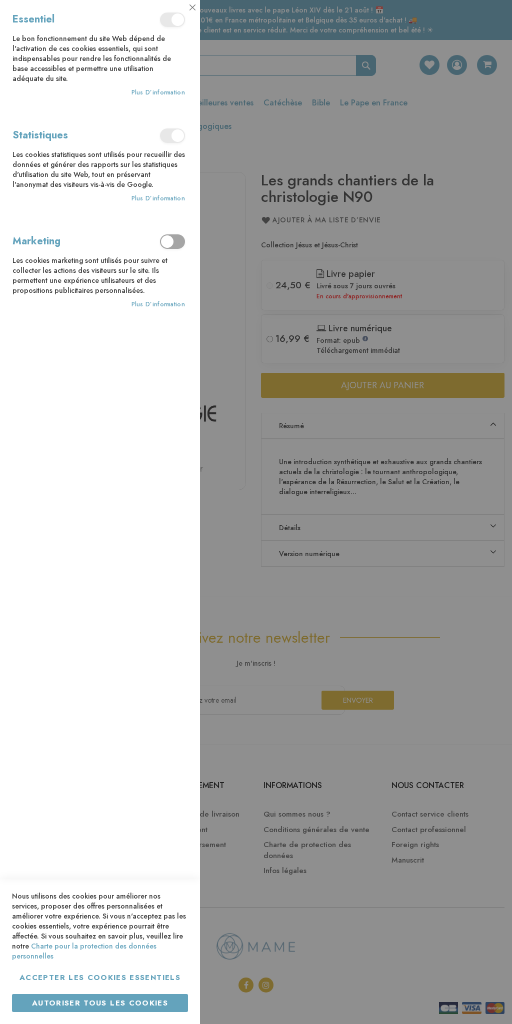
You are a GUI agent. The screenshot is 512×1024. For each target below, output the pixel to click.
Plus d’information (158, 92)
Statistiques (172, 135)
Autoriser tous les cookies (100, 1003)
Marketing (172, 241)
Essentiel (172, 19)
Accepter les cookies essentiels (100, 977)
